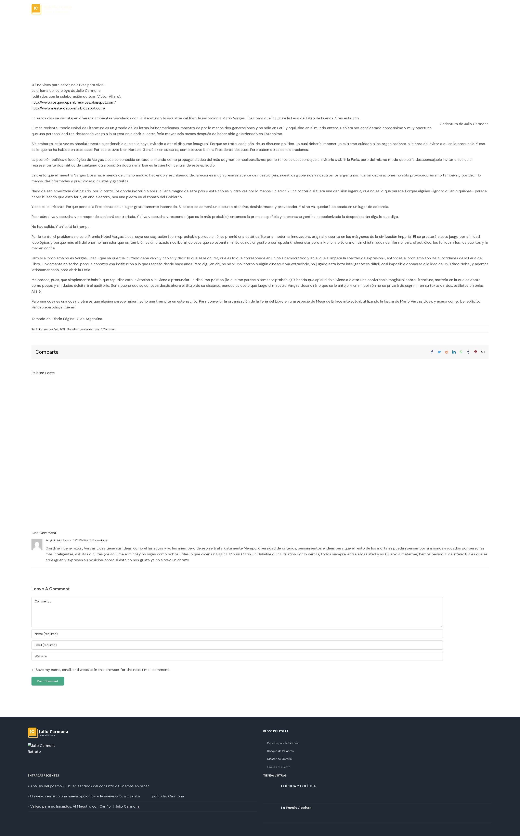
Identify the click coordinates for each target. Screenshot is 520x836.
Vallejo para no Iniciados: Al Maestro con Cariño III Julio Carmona (85, 806)
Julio (39, 329)
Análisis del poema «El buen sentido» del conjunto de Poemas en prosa (90, 786)
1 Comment (109, 329)
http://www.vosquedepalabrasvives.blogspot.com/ (73, 102)
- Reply (103, 540)
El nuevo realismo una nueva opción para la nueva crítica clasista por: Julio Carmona (107, 796)
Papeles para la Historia (83, 329)
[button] (477, 12)
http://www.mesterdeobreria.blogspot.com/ (68, 108)
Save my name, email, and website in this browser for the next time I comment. (102, 669)
